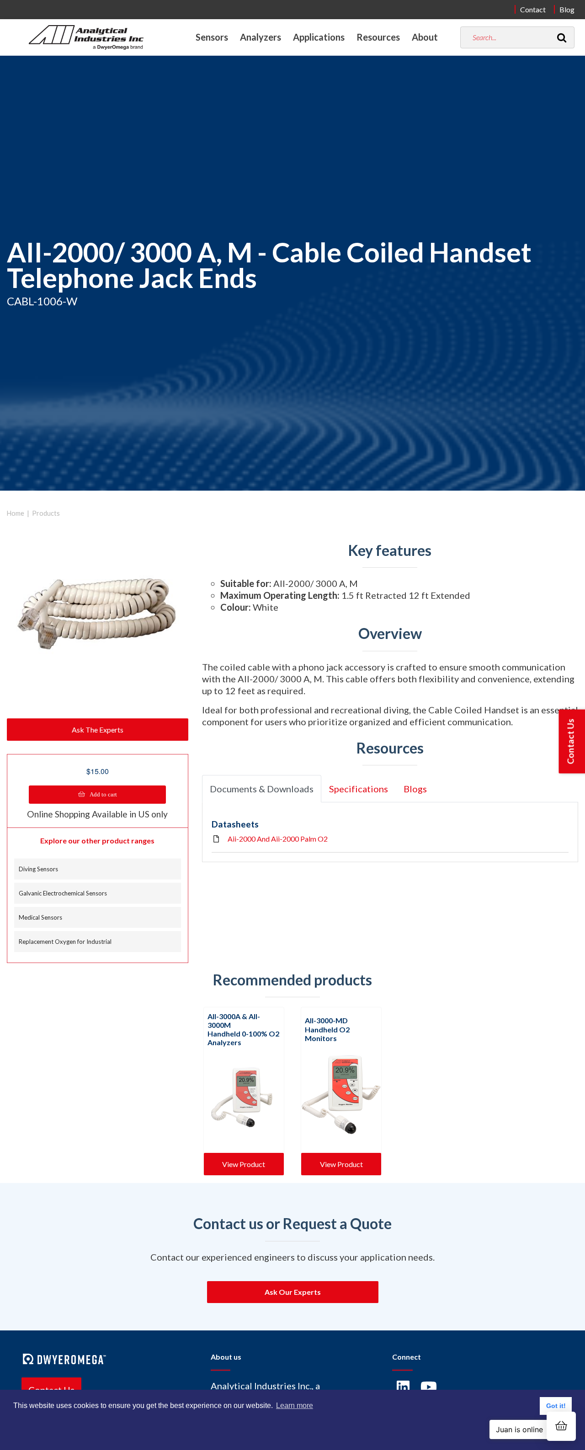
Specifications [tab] (358, 788)
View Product (243, 1164)
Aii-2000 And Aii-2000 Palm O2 (278, 838)
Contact (533, 9)
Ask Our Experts (293, 1292)
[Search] (561, 37)
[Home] (86, 37)
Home (15, 513)
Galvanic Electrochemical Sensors (63, 893)
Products (46, 513)
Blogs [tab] (415, 788)
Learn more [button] (294, 1405)
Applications (319, 36)
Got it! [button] (556, 1405)
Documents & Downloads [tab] (262, 788)
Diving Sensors (38, 869)
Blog (566, 9)
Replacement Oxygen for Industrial (65, 941)
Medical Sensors (40, 917)
